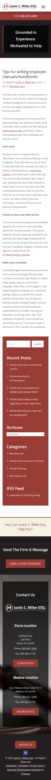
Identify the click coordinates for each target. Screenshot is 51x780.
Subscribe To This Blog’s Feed (25, 495)
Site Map (23, 765)
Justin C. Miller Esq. (26, 82)
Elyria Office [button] (25, 663)
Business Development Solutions (24, 770)
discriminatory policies (18, 255)
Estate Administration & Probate (27, 461)
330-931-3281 (28, 16)
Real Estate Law (18, 476)
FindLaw (25, 774)
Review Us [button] (25, 745)
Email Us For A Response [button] (25, 564)
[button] (43, 7)
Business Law (17, 86)
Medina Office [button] (25, 711)
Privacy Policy (37, 765)
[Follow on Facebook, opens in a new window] (25, 753)
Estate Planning (18, 468)
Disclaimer (11, 765)
